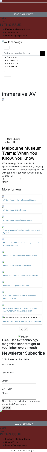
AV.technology (9, 163)
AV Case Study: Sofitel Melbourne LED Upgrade (20, 200)
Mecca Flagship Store (16, 35)
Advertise (12, 66)
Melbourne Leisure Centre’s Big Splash (17, 265)
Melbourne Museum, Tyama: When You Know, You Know (22, 153)
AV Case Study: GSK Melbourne (14, 210)
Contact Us (12, 60)
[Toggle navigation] (7, 48)
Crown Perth (11, 32)
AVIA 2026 (12, 63)
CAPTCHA (7, 389)
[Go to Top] (35, 450)
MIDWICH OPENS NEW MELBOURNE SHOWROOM (22, 321)
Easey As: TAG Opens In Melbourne (16, 286)
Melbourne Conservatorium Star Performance (20, 255)
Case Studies (13, 139)
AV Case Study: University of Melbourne (17, 220)
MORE (5, 182)
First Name (8, 364)
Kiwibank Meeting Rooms (17, 29)
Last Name (8, 372)
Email (5, 380)
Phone (5, 393)
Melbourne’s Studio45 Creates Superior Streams (20, 276)
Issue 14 (11, 142)
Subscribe (12, 57)
